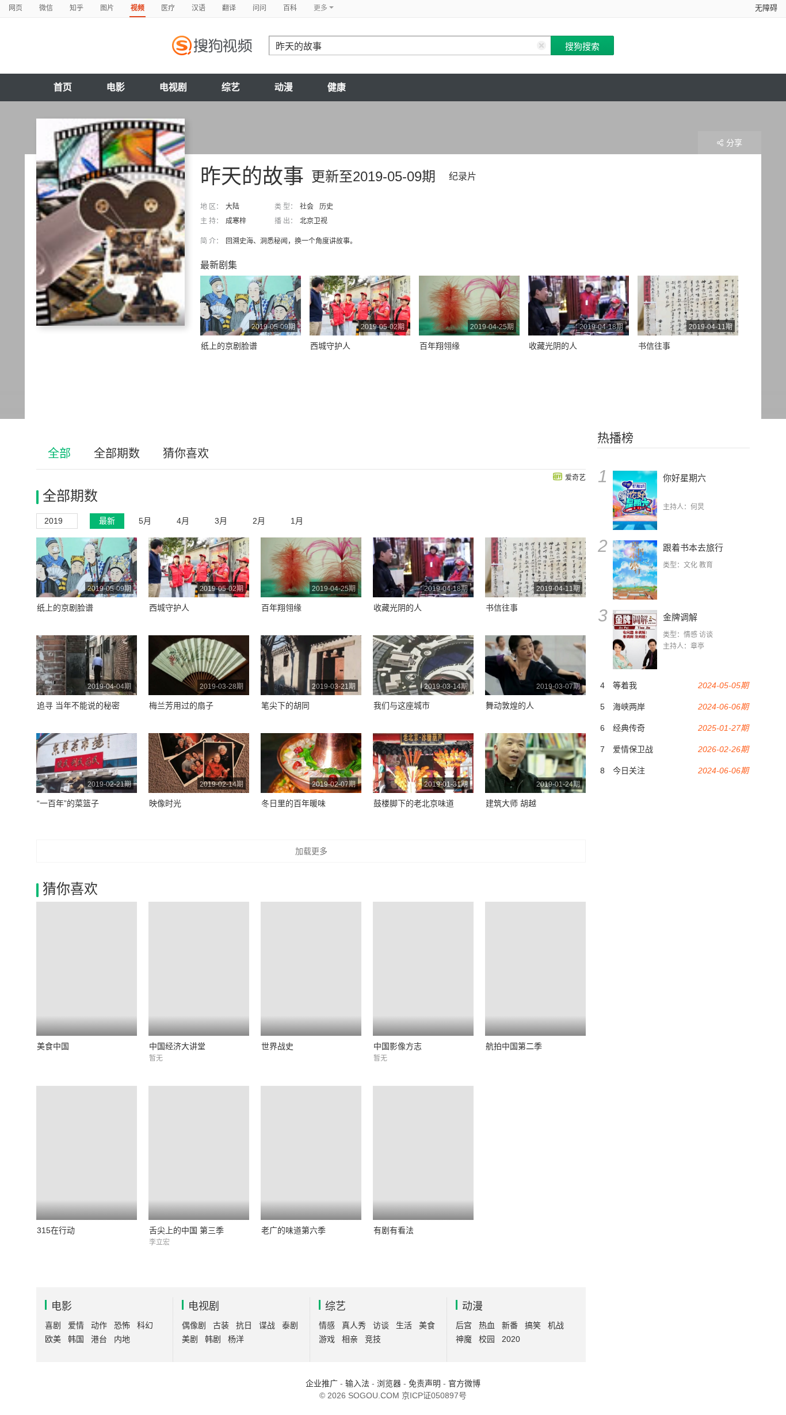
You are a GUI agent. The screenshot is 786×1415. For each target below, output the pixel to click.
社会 (307, 207)
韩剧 (213, 1339)
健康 (336, 87)
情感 (327, 1325)
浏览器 (389, 1383)
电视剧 (173, 87)
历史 (326, 207)
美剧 (190, 1339)
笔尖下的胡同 (285, 705)
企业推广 (322, 1383)
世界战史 (277, 1046)
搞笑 (533, 1325)
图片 (107, 8)
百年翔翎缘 (439, 345)
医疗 (168, 8)
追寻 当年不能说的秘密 (78, 705)
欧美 (53, 1339)
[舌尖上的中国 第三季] (198, 1153)
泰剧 (290, 1325)
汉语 (198, 8)
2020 (511, 1339)
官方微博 (464, 1383)
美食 (427, 1325)
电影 (115, 87)
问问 (259, 8)
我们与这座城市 (401, 705)
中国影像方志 (397, 1046)
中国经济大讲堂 (177, 1046)
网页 (15, 8)
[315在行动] (86, 1153)
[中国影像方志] (423, 969)
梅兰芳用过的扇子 (181, 705)
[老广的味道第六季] (311, 1153)
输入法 (357, 1383)
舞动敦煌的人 (510, 705)
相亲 (350, 1339)
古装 (221, 1325)
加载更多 (311, 851)
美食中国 (53, 1046)
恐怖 (122, 1325)
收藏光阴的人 (553, 345)
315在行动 (56, 1230)
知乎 (76, 8)
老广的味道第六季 (293, 1230)
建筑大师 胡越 (511, 803)
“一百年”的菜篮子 (68, 803)
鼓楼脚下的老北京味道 (413, 803)
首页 (63, 87)
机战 (556, 1325)
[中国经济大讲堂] (198, 969)
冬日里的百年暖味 (293, 803)
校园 (487, 1339)
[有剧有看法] (423, 1153)
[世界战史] (311, 969)
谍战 (267, 1325)
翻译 (229, 8)
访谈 (381, 1325)
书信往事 (654, 345)
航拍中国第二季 (514, 1046)
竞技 (373, 1339)
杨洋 (236, 1339)
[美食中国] (86, 969)
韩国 (76, 1339)
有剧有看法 (393, 1230)
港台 (99, 1339)
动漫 (283, 87)
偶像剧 (194, 1325)
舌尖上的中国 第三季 (186, 1230)
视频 (137, 8)
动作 (99, 1325)
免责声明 (425, 1383)
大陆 (232, 207)
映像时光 (165, 803)
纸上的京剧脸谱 (229, 345)
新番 (510, 1325)
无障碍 (766, 7)
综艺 (231, 87)
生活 (404, 1325)
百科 (290, 8)
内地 (122, 1339)
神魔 (464, 1339)
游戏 (327, 1339)
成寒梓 (236, 221)
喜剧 (53, 1325)
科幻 (145, 1325)
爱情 (76, 1325)
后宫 (464, 1325)
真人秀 (354, 1325)
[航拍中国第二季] (535, 969)
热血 (487, 1325)
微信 (46, 8)
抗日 (244, 1325)
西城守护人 (330, 345)
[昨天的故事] (110, 222)
